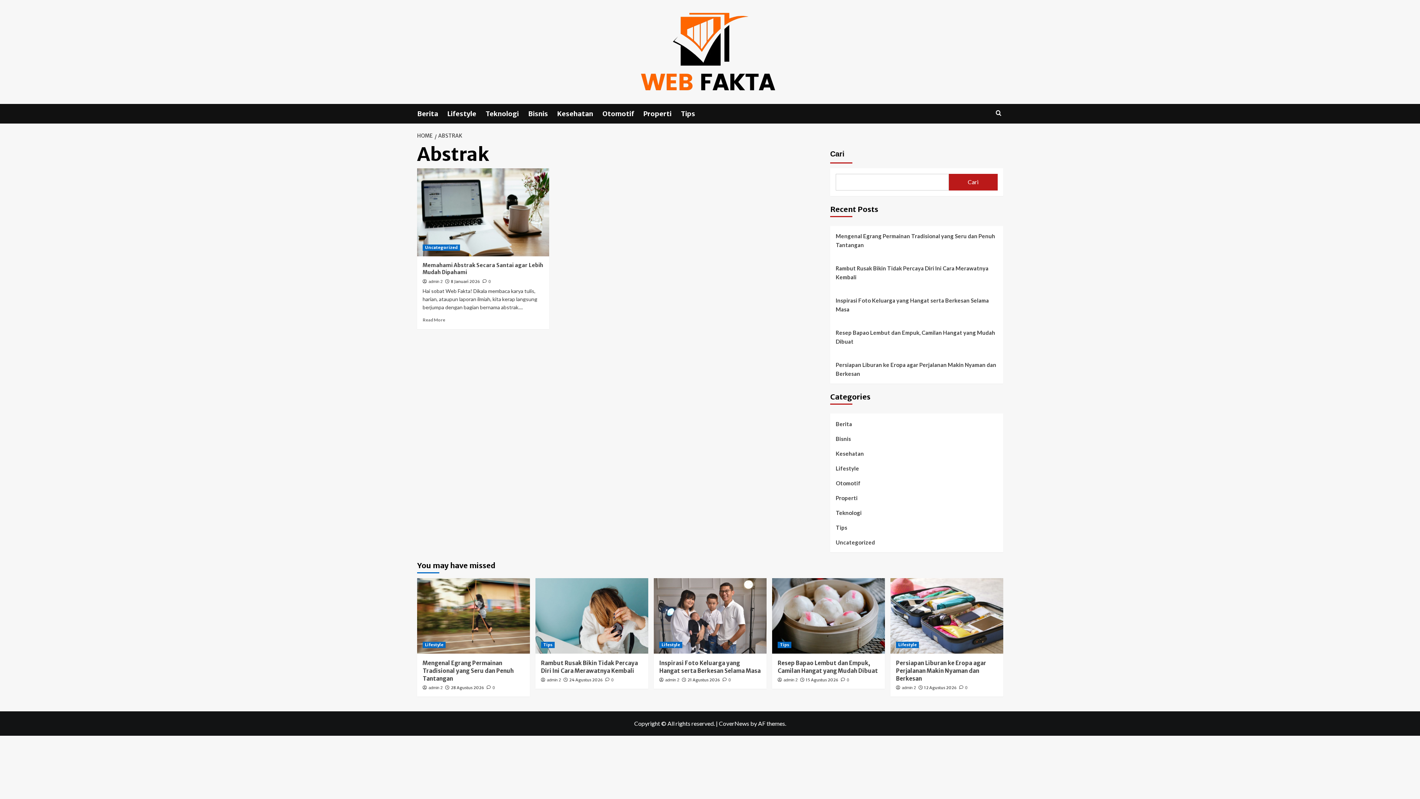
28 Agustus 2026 (467, 687)
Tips (688, 113)
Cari (837, 154)
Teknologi (502, 113)
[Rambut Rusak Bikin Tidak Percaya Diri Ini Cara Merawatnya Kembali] (591, 615)
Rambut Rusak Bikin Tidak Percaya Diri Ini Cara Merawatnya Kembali (912, 272)
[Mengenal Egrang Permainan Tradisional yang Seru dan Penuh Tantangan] (473, 615)
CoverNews (734, 723)
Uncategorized (441, 247)
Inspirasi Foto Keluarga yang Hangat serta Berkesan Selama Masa (912, 305)
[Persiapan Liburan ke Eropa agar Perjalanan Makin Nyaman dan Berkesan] (946, 615)
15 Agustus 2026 (822, 679)
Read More (434, 320)
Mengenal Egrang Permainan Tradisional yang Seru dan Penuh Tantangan (915, 240)
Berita (427, 113)
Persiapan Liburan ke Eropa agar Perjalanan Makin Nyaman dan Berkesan (916, 369)
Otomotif (618, 113)
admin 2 (436, 281)
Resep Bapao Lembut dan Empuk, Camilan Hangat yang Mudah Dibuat (915, 337)
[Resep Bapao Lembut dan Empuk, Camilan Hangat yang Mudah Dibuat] (828, 615)
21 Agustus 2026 (703, 679)
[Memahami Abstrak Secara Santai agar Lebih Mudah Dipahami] (483, 212)
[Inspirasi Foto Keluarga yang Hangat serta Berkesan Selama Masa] (710, 615)
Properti (657, 113)
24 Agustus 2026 (586, 679)
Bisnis (538, 113)
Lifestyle (461, 113)
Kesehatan (575, 113)
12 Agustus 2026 (940, 687)
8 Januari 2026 (465, 281)
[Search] (998, 113)
